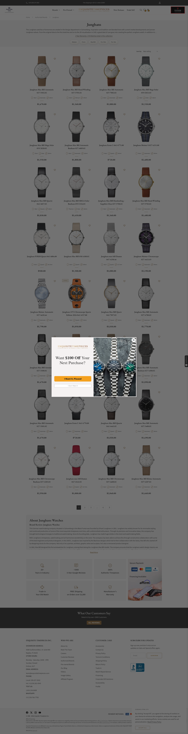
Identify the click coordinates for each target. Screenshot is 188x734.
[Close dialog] (134, 340)
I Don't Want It (73, 386)
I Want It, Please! (72, 378)
